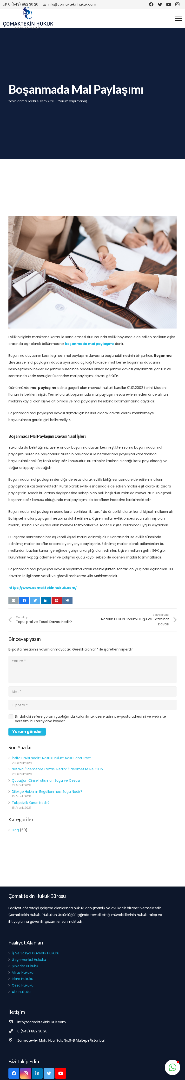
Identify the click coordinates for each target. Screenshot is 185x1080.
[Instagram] (177, 4)
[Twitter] (160, 4)
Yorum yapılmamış (72, 101)
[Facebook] (151, 4)
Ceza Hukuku (22, 985)
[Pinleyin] (57, 600)
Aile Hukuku (21, 991)
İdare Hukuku (22, 978)
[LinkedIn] (37, 1073)
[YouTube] (168, 4)
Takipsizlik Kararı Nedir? (31, 802)
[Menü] (178, 18)
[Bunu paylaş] (24, 600)
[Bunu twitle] (35, 600)
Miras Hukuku (22, 972)
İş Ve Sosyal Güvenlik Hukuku (35, 953)
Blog (15, 830)
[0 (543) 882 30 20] (12, 1031)
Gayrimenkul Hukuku (29, 959)
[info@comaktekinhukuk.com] (12, 1022)
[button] (172, 1067)
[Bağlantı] (28, 18)
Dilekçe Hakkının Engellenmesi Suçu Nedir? (47, 791)
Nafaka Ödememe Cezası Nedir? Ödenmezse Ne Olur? (58, 769)
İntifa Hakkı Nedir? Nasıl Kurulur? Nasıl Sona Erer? (51, 758)
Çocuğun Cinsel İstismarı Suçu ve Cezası (46, 780)
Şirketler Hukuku (25, 966)
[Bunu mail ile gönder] (13, 600)
